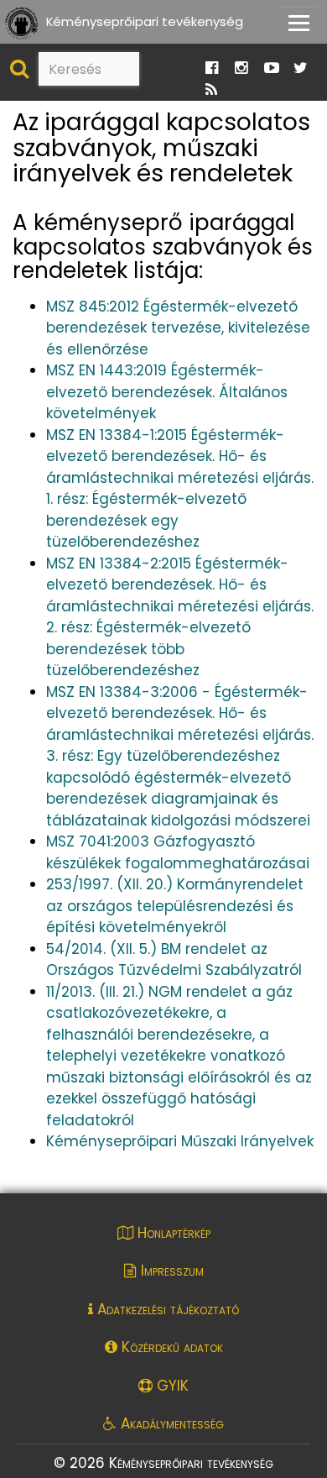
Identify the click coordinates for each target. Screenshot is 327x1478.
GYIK (171, 1386)
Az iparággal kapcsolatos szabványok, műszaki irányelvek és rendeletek (161, 148)
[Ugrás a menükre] (219, 18)
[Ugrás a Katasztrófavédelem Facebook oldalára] (211, 68)
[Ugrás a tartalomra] (237, 18)
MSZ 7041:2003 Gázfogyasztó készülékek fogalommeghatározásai (177, 852)
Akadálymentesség (170, 1423)
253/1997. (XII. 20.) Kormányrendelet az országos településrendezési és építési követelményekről (175, 905)
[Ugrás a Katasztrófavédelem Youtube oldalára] (271, 68)
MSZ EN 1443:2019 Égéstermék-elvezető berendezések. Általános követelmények (167, 391)
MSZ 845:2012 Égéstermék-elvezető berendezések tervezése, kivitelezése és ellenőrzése (178, 327)
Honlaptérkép (171, 1233)
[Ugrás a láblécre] (255, 18)
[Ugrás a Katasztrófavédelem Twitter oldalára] (300, 68)
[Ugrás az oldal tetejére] (23, 116)
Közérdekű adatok (170, 1347)
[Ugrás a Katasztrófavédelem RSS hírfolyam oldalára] (211, 90)
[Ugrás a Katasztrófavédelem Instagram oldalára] (241, 68)
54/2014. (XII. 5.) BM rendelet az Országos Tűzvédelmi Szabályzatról (174, 960)
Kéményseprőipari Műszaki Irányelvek (180, 1141)
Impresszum (170, 1270)
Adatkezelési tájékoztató (166, 1309)
